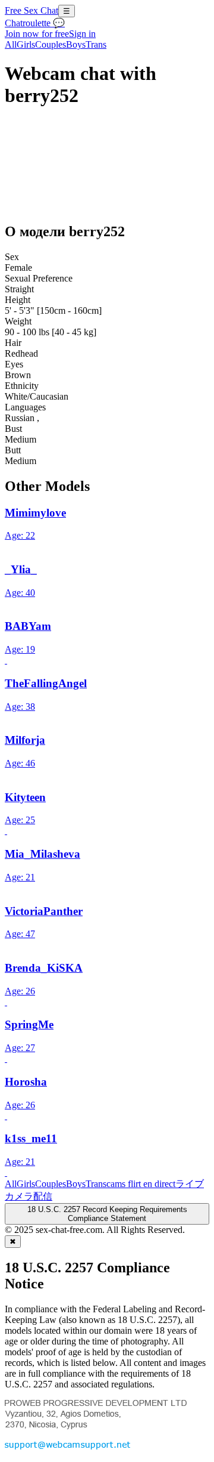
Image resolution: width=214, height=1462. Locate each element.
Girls (26, 44)
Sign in (82, 34)
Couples (50, 44)
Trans (96, 44)
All (11, 44)
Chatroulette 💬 (35, 23)
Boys (76, 44)
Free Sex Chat (31, 10)
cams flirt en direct (140, 1184)
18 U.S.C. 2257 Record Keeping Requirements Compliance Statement (107, 1214)
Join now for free (37, 34)
